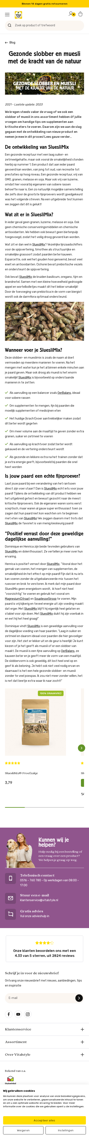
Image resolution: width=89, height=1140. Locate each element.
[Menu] (7, 14)
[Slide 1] (15, 807)
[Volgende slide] (81, 748)
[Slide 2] (35, 807)
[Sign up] (79, 998)
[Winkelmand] (80, 14)
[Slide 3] (54, 807)
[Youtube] (18, 1014)
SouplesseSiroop (45, 599)
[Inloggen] (71, 14)
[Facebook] (8, 1014)
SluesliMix (38, 244)
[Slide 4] (74, 807)
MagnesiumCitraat (17, 599)
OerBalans (64, 393)
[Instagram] (27, 1014)
